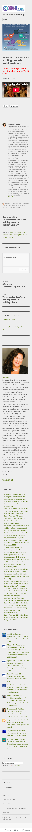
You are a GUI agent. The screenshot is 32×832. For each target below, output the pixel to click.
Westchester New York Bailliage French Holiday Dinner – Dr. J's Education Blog (15, 234)
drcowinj (7, 203)
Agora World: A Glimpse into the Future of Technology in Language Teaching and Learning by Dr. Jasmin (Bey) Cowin (18, 665)
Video (23, 205)
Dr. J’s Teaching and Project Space (14, 808)
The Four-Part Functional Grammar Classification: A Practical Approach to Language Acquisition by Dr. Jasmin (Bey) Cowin (18, 744)
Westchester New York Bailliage (11, 207)
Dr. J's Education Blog (13, 14)
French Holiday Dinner (15, 205)
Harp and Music (7, 804)
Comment (23, 269)
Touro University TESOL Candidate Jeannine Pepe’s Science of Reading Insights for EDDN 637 (16, 617)
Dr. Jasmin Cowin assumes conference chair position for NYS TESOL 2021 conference (17, 733)
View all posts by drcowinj (15, 197)
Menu (5, 19)
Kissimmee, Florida (9, 319)
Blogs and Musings (8, 800)
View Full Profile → (8, 480)
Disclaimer (6, 812)
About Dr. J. (6, 795)
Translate (17, 765)
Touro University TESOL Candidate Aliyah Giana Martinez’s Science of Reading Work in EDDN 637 (16, 511)
